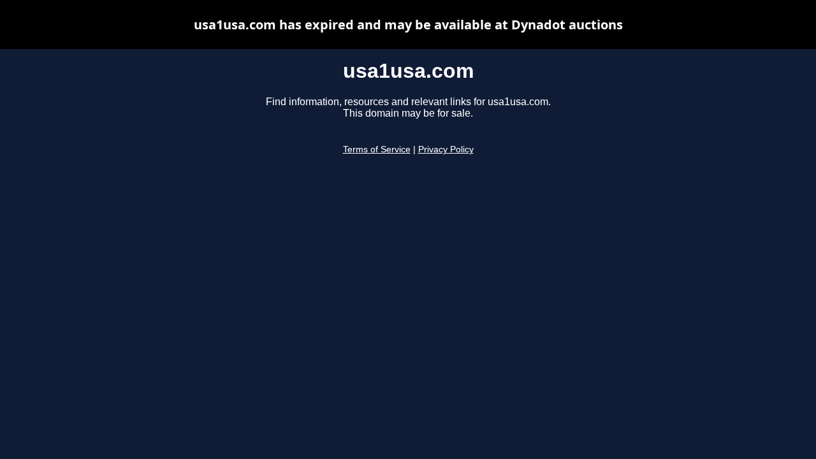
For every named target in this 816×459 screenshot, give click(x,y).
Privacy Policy (446, 149)
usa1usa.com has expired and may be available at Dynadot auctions (408, 24)
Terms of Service (377, 149)
